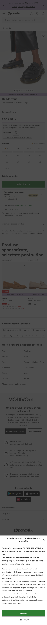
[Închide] (44, 539)
